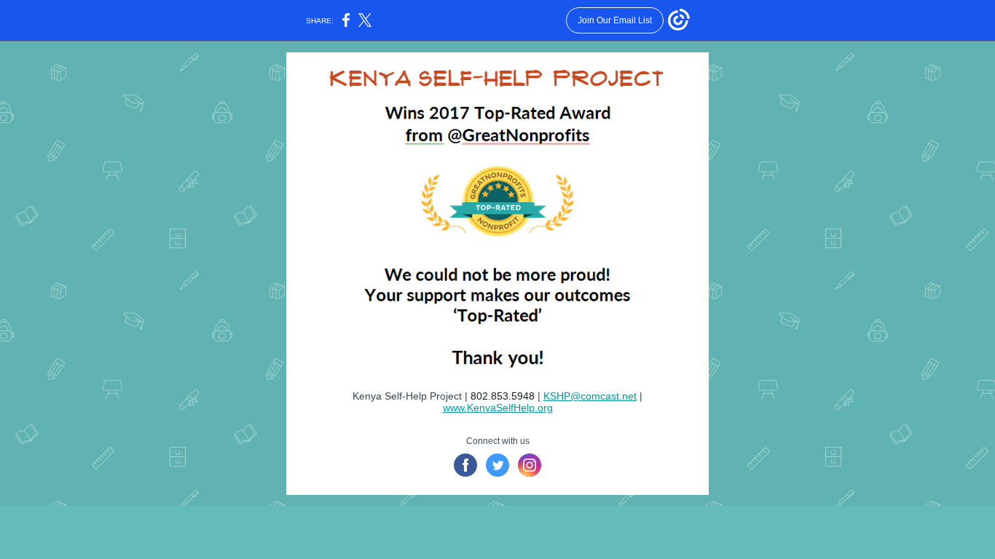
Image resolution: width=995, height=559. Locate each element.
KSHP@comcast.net (590, 396)
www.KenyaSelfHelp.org (498, 407)
